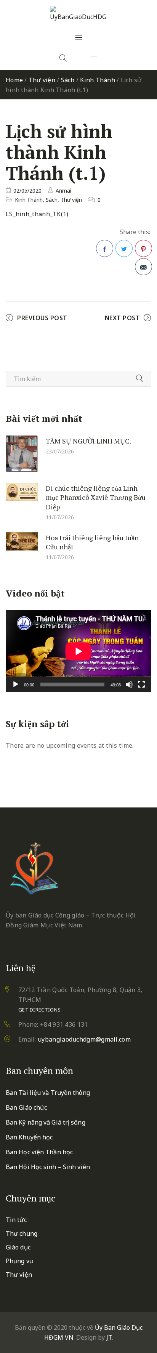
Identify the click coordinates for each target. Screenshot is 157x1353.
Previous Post (42, 318)
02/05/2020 (27, 190)
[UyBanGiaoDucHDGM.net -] (78, 14)
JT (109, 1337)
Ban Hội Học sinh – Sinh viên (48, 1167)
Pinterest (143, 248)
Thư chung (21, 1233)
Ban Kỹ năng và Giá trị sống (45, 1122)
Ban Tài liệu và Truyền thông (48, 1092)
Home (14, 80)
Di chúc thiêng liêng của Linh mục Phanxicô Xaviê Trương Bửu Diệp (96, 497)
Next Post (122, 318)
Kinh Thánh (97, 80)
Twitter (124, 248)
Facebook (104, 248)
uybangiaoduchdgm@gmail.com (84, 1039)
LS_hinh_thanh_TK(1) (37, 214)
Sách (68, 80)
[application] (78, 651)
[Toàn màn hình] (141, 684)
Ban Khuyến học (29, 1137)
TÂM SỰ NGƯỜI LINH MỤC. (88, 440)
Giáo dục (18, 1247)
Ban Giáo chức (26, 1107)
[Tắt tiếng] (129, 684)
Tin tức (16, 1220)
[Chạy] (15, 684)
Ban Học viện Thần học (39, 1152)
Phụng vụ (19, 1261)
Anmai (63, 190)
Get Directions (39, 1009)
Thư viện (42, 80)
